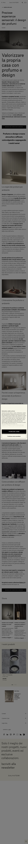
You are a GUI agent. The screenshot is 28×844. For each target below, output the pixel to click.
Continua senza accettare (14, 436)
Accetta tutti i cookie (14, 431)
